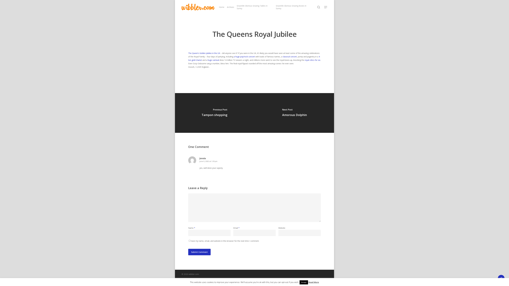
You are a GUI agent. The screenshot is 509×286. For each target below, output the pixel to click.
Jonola (202, 158)
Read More (314, 282)
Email (236, 228)
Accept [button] (303, 282)
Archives (230, 7)
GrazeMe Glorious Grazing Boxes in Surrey (291, 7)
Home (221, 7)
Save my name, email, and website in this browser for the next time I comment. (225, 241)
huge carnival (213, 60)
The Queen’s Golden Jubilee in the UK (204, 53)
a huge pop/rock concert (244, 56)
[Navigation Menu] (325, 7)
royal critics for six (312, 60)
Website (281, 228)
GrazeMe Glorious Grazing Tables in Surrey (252, 7)
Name (191, 228)
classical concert (290, 56)
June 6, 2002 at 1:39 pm (208, 161)
